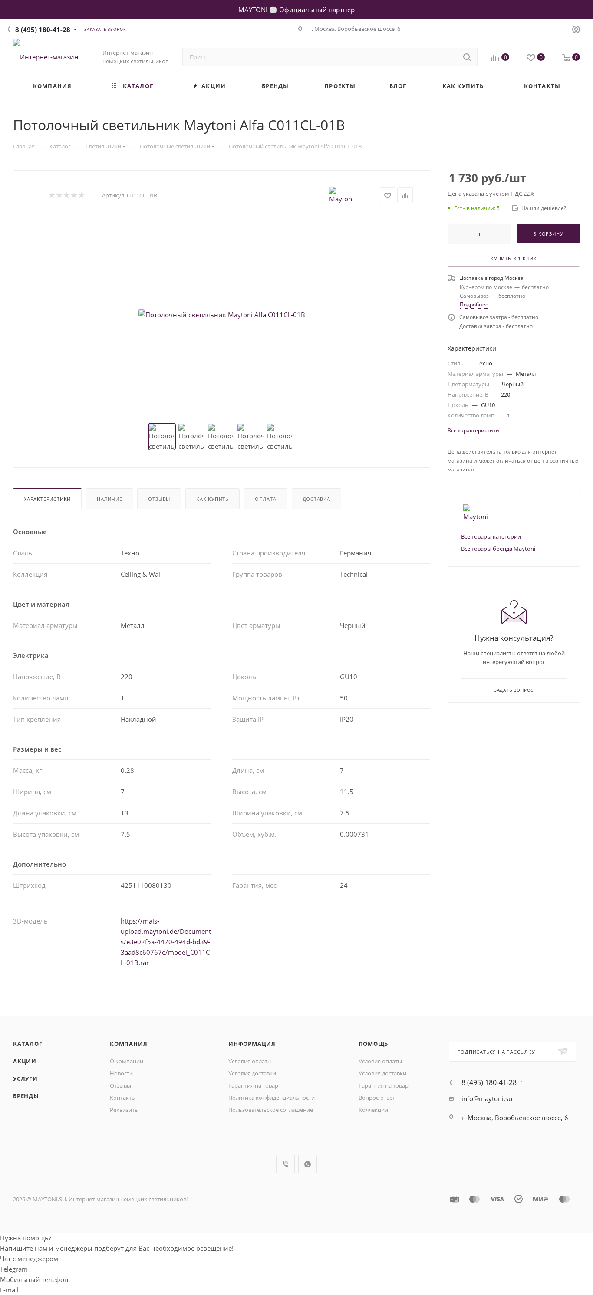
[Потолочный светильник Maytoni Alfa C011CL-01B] (222, 314)
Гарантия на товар (253, 1085)
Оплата (266, 499)
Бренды (26, 1096)
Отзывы (159, 499)
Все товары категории (491, 536)
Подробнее (474, 304)
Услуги (25, 1078)
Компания (128, 1044)
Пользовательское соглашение (270, 1110)
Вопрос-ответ (377, 1097)
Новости (121, 1073)
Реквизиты (124, 1110)
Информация (252, 1044)
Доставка (316, 499)
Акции (24, 1061)
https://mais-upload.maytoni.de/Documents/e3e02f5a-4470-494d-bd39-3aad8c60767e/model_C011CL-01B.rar (166, 942)
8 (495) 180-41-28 (42, 29)
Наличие (109, 499)
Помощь (374, 1044)
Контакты (123, 1097)
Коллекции (373, 1110)
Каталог (28, 1044)
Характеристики (47, 499)
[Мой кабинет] (576, 30)
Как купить (212, 499)
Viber (285, 1164)
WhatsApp (307, 1164)
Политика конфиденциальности (271, 1097)
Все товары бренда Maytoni (498, 548)
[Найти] (467, 57)
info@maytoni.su (486, 1098)
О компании (126, 1061)
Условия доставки (252, 1073)
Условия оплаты (250, 1061)
